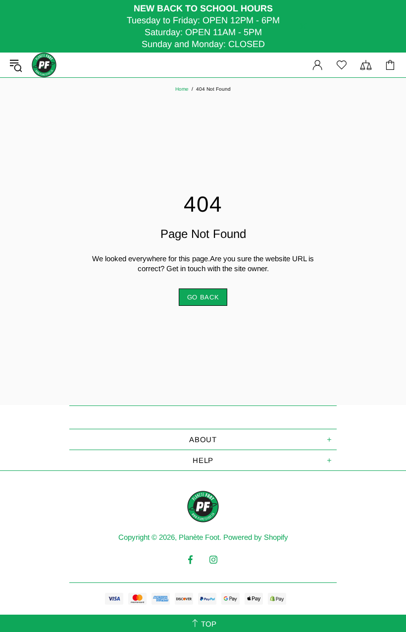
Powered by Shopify (255, 537)
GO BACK (203, 297)
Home (182, 89)
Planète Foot (44, 65)
